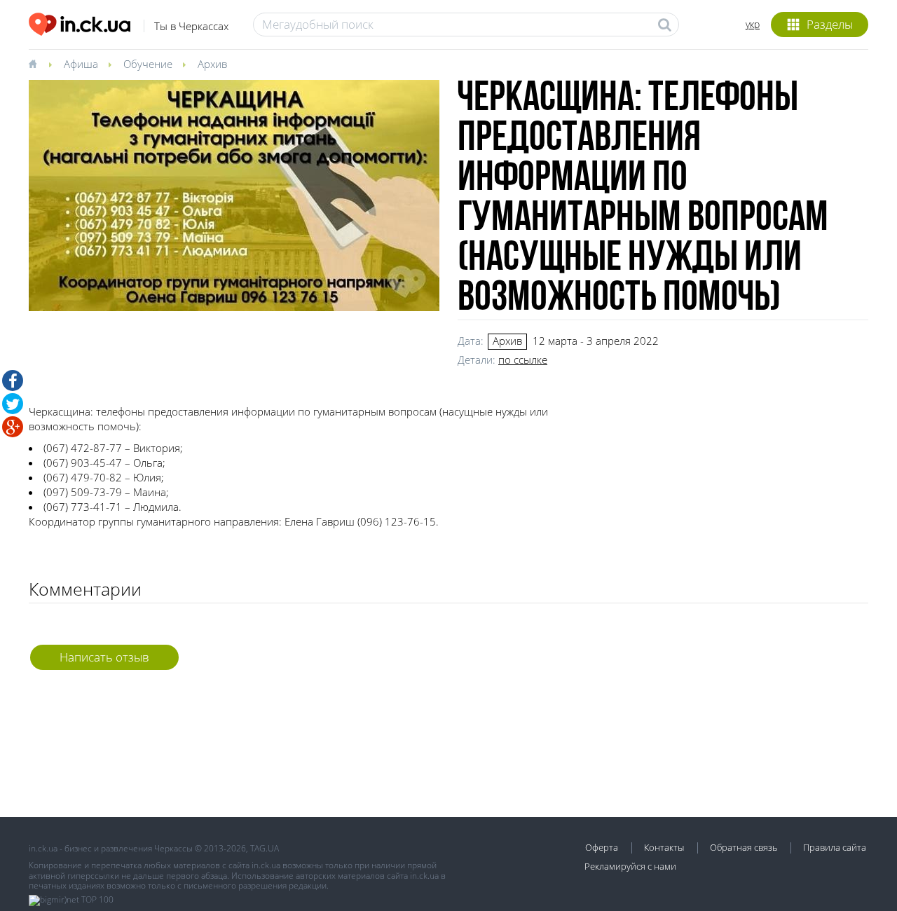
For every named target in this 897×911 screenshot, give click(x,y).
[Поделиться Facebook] (12, 380)
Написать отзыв (104, 657)
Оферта (601, 847)
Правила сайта (834, 847)
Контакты (664, 847)
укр (753, 24)
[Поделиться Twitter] (12, 403)
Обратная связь (743, 847)
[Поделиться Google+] (12, 426)
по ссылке (522, 359)
